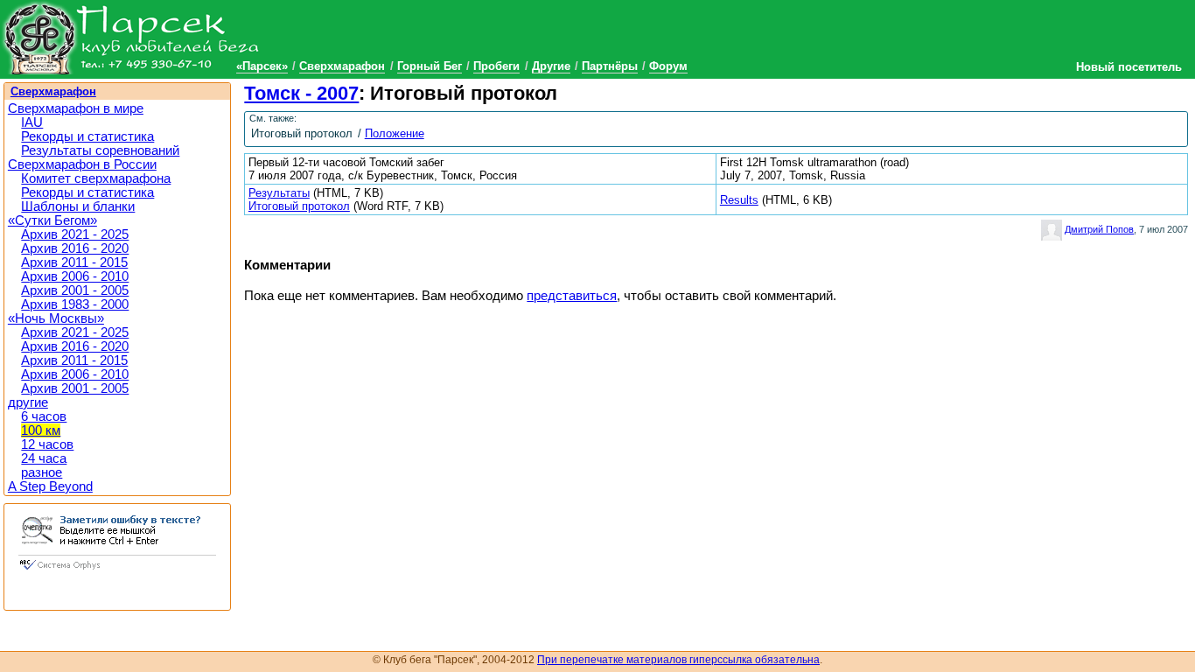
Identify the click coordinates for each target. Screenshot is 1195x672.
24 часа (43, 459)
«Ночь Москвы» (56, 319)
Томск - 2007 (301, 93)
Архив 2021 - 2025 (75, 235)
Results (739, 199)
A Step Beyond (50, 487)
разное (41, 473)
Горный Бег (429, 66)
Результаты (279, 193)
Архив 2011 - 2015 (74, 263)
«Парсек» (262, 66)
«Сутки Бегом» (52, 221)
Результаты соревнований (100, 151)
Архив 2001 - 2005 (75, 291)
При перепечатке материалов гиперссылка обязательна (678, 660)
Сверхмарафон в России (82, 165)
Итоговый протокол (299, 206)
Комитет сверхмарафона (96, 179)
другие (28, 403)
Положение (394, 133)
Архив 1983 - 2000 (75, 305)
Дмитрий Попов (1099, 229)
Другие (551, 66)
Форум (668, 66)
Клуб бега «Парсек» (131, 37)
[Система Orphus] (117, 571)
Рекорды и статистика (87, 137)
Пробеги (496, 66)
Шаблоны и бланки (78, 207)
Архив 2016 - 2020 (75, 249)
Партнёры (610, 66)
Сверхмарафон (342, 66)
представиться (572, 296)
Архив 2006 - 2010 (75, 277)
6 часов (43, 417)
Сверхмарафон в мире (75, 109)
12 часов (47, 445)
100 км (40, 431)
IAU (32, 123)
